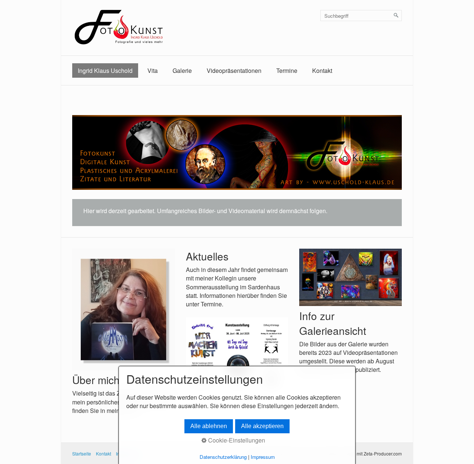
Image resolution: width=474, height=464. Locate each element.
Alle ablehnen (208, 426)
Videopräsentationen (234, 70)
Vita (152, 70)
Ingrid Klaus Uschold (105, 70)
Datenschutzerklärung (223, 456)
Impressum (263, 456)
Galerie (182, 70)
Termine (286, 70)
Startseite (81, 453)
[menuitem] (105, 70)
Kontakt (322, 70)
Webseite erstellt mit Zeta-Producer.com (362, 453)
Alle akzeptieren (262, 426)
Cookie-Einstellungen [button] (236, 440)
